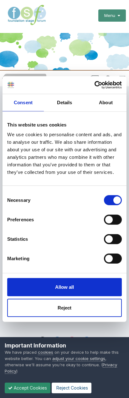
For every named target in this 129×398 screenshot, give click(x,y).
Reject (64, 307)
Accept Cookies (30, 387)
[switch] (113, 220)
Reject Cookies (71, 387)
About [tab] (106, 102)
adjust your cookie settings (78, 358)
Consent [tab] (23, 102)
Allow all (64, 287)
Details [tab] (64, 102)
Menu (111, 15)
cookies (45, 352)
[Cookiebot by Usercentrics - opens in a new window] (94, 85)
